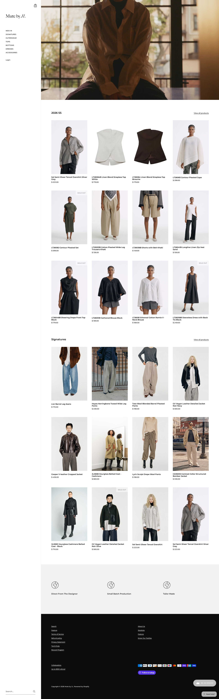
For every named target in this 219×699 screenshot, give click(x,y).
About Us (141, 626)
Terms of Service (57, 634)
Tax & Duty (55, 646)
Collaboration (56, 665)
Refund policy (56, 638)
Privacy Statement (58, 642)
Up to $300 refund (58, 669)
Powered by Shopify (81, 686)
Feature (54, 630)
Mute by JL (69, 686)
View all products (201, 113)
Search (53, 626)
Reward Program (57, 650)
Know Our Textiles (145, 638)
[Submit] (34, 691)
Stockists (141, 630)
